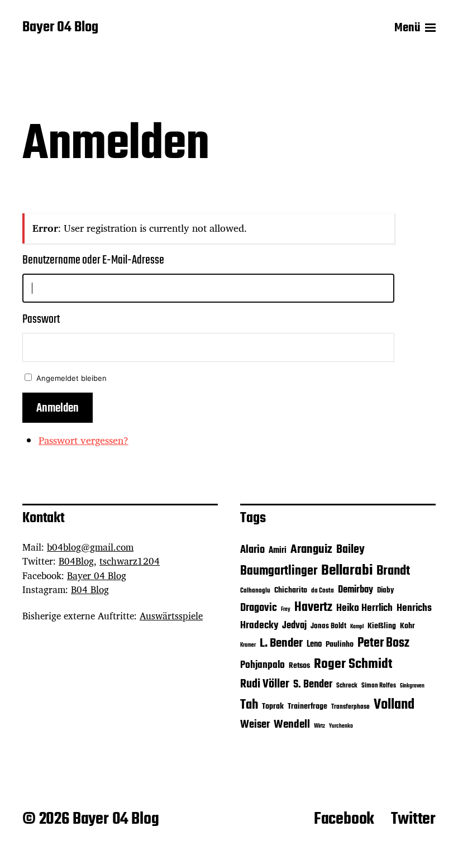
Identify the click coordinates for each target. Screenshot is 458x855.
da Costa (322, 591)
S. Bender (312, 684)
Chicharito (290, 590)
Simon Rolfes (378, 686)
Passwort (41, 319)
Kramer (248, 645)
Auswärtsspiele (171, 615)
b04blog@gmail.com (90, 547)
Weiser (255, 725)
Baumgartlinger (278, 571)
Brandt (393, 571)
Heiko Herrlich (364, 608)
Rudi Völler (264, 684)
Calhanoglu (255, 591)
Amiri (278, 550)
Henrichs (414, 608)
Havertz (313, 608)
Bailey (350, 550)
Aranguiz (311, 549)
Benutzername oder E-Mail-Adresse (93, 260)
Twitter (413, 819)
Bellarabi (347, 570)
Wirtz (319, 726)
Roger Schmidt (353, 664)
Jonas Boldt (328, 626)
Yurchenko (341, 726)
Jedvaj (294, 625)
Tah (249, 705)
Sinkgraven (412, 686)
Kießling (382, 626)
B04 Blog (90, 589)
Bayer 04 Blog (60, 28)
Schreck (346, 686)
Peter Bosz (383, 643)
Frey (285, 609)
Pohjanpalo (262, 665)
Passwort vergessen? (83, 440)
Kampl (357, 627)
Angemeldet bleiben (71, 378)
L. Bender (281, 643)
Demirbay (355, 590)
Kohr (407, 626)
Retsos (299, 666)
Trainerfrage (307, 706)
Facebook (344, 819)
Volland (394, 705)
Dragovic (258, 608)
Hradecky (259, 625)
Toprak (273, 706)
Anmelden (57, 408)
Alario (252, 550)
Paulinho (340, 644)
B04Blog (76, 561)
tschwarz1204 (129, 561)
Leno (314, 644)
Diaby (385, 590)
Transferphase (350, 707)
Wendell (292, 724)
